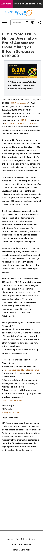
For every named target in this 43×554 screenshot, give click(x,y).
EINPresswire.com (19, 103)
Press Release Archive (25, 539)
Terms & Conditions (21, 550)
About (10, 539)
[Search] (27, 22)
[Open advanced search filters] (33, 22)
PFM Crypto (25, 120)
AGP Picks (6, 4)
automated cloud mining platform (20, 123)
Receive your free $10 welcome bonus (21, 370)
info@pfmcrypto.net (11, 412)
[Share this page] (39, 22)
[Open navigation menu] (4, 22)
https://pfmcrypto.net (12, 400)
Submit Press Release (21, 544)
